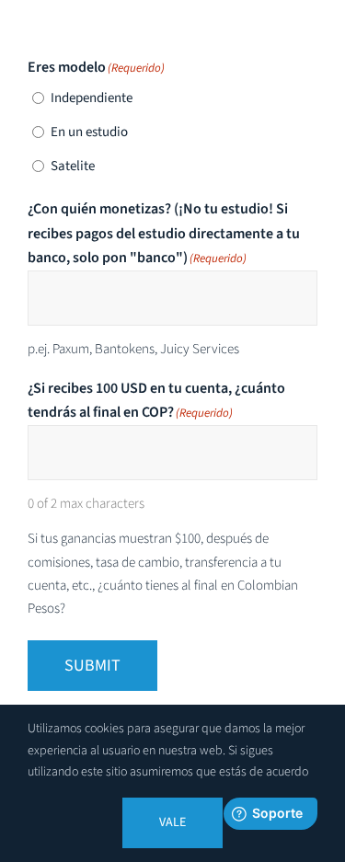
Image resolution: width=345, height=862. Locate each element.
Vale (172, 822)
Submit (92, 665)
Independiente (91, 98)
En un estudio (89, 132)
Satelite (73, 166)
